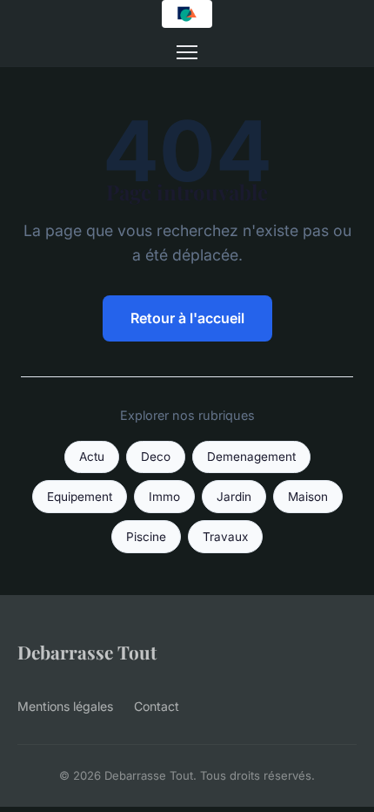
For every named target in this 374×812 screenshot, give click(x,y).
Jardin (234, 497)
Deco (155, 457)
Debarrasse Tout (87, 651)
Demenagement (251, 457)
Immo (164, 497)
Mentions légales (65, 706)
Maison (308, 497)
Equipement (79, 497)
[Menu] (187, 52)
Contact (156, 706)
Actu (91, 457)
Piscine (146, 537)
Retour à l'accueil (187, 318)
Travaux (225, 537)
